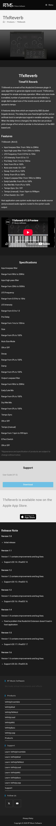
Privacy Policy (28, 818)
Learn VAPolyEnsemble (15, 752)
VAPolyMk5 (10, 722)
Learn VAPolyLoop (13, 782)
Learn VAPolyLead (13, 767)
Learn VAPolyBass (13, 777)
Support (8, 788)
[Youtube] (17, 803)
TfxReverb (21, 22)
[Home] (4, 22)
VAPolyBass (10, 727)
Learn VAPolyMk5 (12, 772)
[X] (9, 803)
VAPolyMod (10, 707)
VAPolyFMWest (11, 712)
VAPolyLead (10, 717)
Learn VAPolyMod (13, 757)
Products (9, 738)
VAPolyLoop (10, 733)
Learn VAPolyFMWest (14, 762)
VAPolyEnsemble (12, 702)
